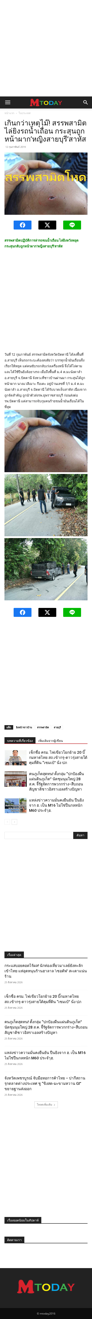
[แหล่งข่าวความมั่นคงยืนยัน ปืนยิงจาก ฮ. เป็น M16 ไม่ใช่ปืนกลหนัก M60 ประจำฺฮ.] (15, 805)
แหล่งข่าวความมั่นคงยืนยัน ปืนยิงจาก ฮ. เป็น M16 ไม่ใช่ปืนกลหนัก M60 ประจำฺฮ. (56, 805)
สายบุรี (57, 727)
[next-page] (14, 822)
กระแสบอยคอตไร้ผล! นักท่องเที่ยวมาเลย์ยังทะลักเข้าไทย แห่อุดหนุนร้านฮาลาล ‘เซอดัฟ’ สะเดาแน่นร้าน (45, 971)
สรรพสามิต (43, 727)
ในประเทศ (25, 113)
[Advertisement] (46, 48)
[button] (7, 102)
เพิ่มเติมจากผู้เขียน (50, 741)
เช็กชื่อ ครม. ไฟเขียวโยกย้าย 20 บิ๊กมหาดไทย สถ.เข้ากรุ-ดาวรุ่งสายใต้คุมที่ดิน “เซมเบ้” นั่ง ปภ (58, 757)
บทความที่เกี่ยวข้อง (20, 741)
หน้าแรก (9, 113)
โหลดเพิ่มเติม (44, 1104)
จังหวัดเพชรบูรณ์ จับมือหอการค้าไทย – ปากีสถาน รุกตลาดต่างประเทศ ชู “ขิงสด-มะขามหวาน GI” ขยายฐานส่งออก (44, 1083)
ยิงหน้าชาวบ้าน (24, 727)
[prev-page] (7, 822)
